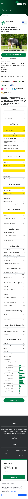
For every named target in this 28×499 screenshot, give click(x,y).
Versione (14, 115)
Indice (14, 109)
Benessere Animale (21, 450)
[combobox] (14, 16)
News (21, 453)
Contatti (21, 455)
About (7, 450)
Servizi (7, 453)
